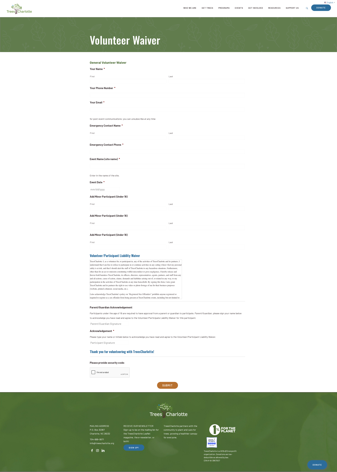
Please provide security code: (107, 362)
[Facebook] (92, 450)
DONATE (317, 464)
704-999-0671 (97, 439)
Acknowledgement (102, 330)
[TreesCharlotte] (19, 8)
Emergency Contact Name (106, 125)
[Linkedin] (103, 450)
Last (171, 76)
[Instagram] (97, 450)
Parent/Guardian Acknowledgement (111, 307)
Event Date (97, 182)
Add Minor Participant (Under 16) (109, 196)
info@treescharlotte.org (102, 443)
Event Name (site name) (105, 159)
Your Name (97, 68)
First (92, 76)
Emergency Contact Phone (106, 144)
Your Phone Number (102, 88)
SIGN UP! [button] (134, 447)
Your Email (97, 102)
